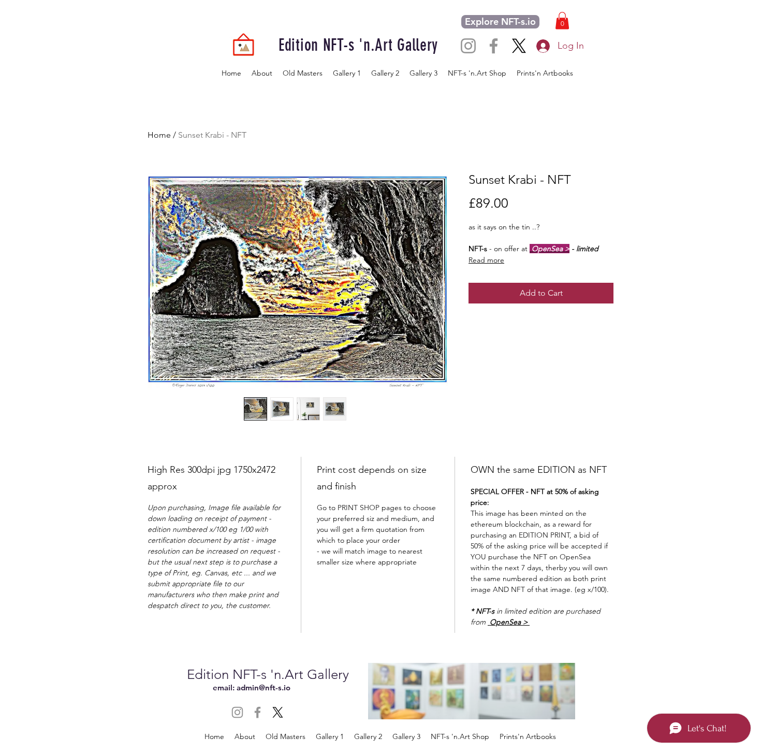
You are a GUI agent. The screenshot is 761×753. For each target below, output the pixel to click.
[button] (562, 20)
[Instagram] (468, 46)
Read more (486, 260)
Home (159, 135)
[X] (519, 46)
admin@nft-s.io (263, 687)
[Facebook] (494, 46)
